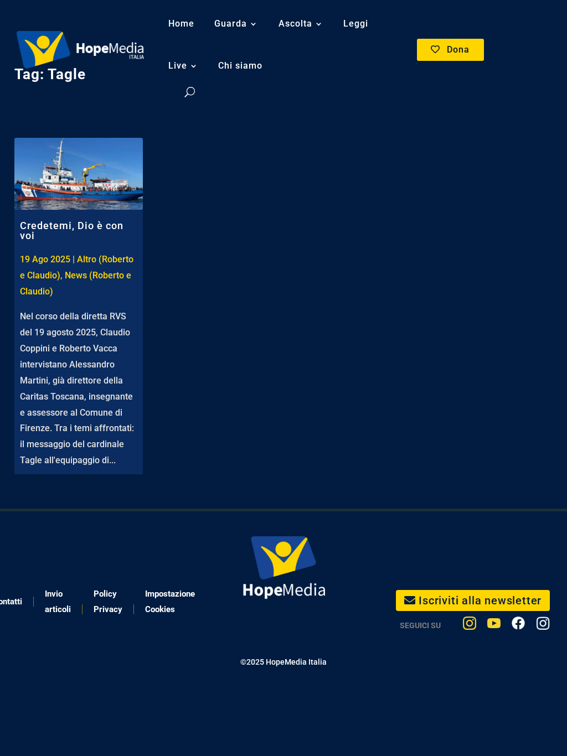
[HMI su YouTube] (494, 626)
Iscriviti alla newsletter (480, 600)
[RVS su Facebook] (518, 626)
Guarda (230, 23)
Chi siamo (240, 65)
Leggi (355, 23)
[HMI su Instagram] (469, 626)
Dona (458, 49)
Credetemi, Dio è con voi (71, 230)
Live (177, 65)
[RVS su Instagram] (543, 626)
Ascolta (295, 23)
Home (181, 23)
